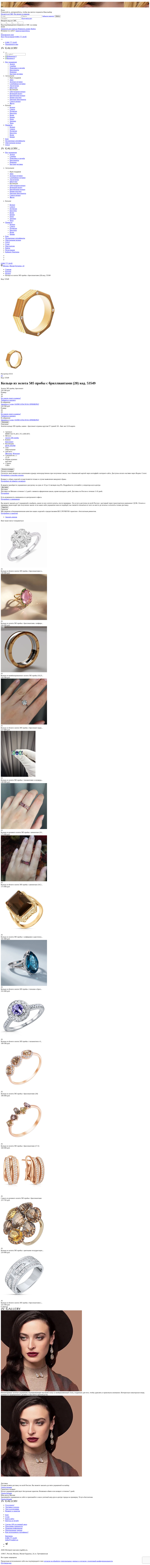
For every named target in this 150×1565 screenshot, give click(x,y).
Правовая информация (13, 1528)
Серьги (12, 109)
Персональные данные (13, 1530)
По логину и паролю (21, 14)
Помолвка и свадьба (17, 68)
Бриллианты (14, 70)
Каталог (8, 271)
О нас (7, 244)
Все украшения (11, 62)
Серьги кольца (15, 101)
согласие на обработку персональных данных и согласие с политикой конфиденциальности (78, 1561)
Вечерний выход (16, 93)
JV (2, 376)
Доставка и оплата (12, 1507)
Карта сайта (9, 1519)
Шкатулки (13, 88)
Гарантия (5, 507)
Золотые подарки (16, 82)
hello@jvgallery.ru (11, 1540)
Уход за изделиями (12, 1509)
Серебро (13, 66)
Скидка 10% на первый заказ (16, 1524)
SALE (7, 145)
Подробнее (5, 493)
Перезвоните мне (7, 35)
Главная (8, 269)
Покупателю (10, 246)
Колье (12, 115)
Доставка (5, 487)
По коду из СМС (7, 14)
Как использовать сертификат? (16, 1532)
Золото (12, 64)
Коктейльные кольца (17, 95)
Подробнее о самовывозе (10, 499)
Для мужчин (14, 86)
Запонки (13, 121)
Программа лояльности (14, 1526)
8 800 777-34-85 (21, 37)
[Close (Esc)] (2, 33)
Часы (12, 123)
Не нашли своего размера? (11, 398)
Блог (7, 139)
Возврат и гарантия (12, 1511)
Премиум (8, 125)
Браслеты (13, 113)
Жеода (12, 103)
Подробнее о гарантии (9, 513)
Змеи (11, 80)
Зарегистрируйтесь (22, 31)
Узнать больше (6, 1487)
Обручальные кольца (17, 92)
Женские (8, 453)
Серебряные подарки (17, 84)
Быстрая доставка (16, 74)
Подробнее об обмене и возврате (13, 481)
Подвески (13, 111)
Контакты (9, 1536)
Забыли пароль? (48, 16)
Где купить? (9, 1505)
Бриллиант (9, 442)
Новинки (13, 72)
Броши (12, 117)
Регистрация (9, 37)
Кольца (12, 107)
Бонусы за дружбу (12, 1521)
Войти (33, 29)
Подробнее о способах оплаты (12, 475)
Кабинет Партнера (12, 252)
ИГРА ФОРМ (10, 446)
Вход (3, 37)
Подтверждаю (6, 1563)
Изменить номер (24, 29)
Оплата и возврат (8, 469)
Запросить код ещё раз (9, 29)
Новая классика (15, 97)
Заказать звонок (11, 517)
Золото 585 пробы (12, 438)
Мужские (16, 453)
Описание (5, 422)
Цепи (12, 119)
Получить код (27, 18)
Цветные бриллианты (18, 99)
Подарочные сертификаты (15, 141)
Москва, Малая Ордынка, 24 (13, 266)
